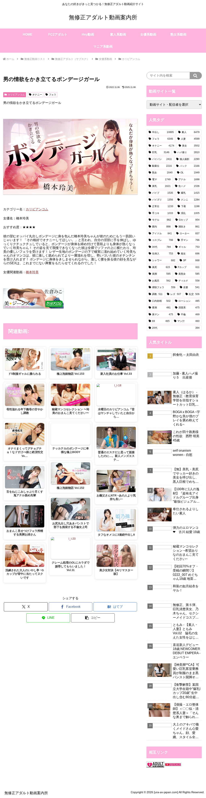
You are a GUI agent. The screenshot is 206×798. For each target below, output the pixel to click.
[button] (93, 617)
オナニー (37, 94)
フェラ (52, 94)
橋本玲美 (32, 272)
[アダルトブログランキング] (155, 764)
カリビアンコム (16, 94)
